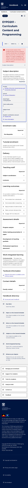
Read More (22, 82)
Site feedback (8, 482)
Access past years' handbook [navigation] (12, 299)
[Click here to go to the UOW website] (4, 6)
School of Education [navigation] (10, 95)
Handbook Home (5, 11)
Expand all (20, 130)
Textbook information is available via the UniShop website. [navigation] (15, 275)
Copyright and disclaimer (11, 460)
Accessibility (8, 475)
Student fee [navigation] (8, 116)
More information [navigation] (9, 119)
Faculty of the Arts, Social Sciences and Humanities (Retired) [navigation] (15, 89)
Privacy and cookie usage (11, 467)
